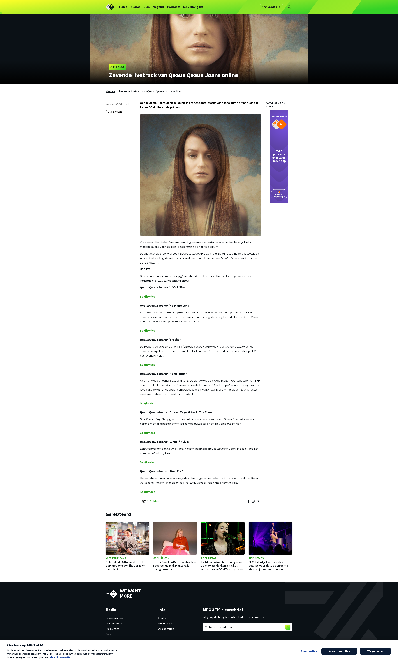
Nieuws (135, 7)
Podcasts (173, 7)
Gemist (110, 634)
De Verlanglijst (193, 7)
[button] (289, 7)
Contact (162, 618)
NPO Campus (269, 7)
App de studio (166, 629)
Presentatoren (114, 623)
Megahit (158, 7)
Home (123, 7)
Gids (146, 7)
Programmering (114, 618)
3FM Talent (153, 501)
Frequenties (112, 629)
